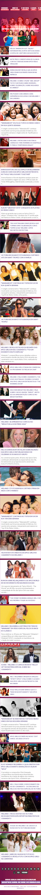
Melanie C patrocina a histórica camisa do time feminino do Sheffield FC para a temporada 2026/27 (25, 143)
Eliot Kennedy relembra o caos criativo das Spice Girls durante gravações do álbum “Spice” (20, 766)
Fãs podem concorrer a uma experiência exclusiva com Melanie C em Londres (25, 96)
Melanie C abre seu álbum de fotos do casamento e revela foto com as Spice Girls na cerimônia (20, 856)
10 (31, 869)
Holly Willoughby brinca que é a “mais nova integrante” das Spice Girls (23, 692)
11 (34, 869)
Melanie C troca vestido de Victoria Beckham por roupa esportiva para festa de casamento (20, 816)
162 (18, 872)
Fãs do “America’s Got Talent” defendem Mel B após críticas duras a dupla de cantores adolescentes (25, 51)
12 (38, 869)
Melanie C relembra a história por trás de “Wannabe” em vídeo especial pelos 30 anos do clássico (19, 628)
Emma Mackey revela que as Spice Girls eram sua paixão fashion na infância (23, 72)
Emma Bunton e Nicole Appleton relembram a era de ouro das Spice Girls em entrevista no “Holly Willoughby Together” (20, 172)
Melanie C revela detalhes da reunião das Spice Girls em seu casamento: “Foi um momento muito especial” (19, 349)
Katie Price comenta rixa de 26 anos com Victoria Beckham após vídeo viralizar (24, 61)
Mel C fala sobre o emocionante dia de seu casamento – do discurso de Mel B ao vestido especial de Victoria (25, 786)
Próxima (24, 872)
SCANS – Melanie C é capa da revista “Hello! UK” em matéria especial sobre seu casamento (19, 667)
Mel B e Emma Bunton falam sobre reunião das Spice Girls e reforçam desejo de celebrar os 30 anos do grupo (19, 452)
